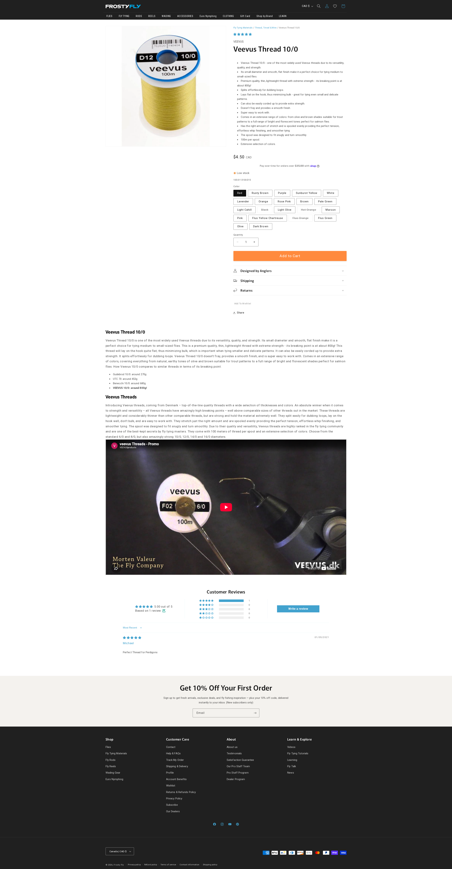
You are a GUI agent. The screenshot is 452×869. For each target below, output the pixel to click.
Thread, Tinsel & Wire (265, 28)
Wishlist (170, 785)
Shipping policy (210, 864)
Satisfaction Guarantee (240, 760)
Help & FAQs (173, 753)
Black (266, 210)
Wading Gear (113, 772)
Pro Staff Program (238, 772)
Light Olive (285, 209)
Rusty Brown (260, 193)
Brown (304, 201)
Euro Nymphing (114, 779)
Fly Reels (111, 766)
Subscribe (172, 805)
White (330, 193)
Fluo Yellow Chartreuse (267, 218)
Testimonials (234, 753)
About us (232, 747)
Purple (282, 193)
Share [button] (240, 312)
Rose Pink (284, 201)
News (290, 772)
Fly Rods (111, 760)
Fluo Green (325, 218)
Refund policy (150, 864)
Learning (292, 760)
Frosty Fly (119, 865)
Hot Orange (310, 210)
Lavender (243, 201)
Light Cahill (244, 209)
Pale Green (325, 201)
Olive (240, 226)
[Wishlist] (335, 6)
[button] (319, 6)
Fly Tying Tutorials (297, 753)
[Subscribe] (255, 713)
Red (239, 193)
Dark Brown (260, 226)
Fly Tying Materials (243, 28)
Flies (108, 747)
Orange (263, 201)
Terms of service (168, 864)
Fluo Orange (303, 218)
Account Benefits (176, 779)
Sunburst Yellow (306, 193)
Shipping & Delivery (177, 766)
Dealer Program (236, 779)
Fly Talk (291, 766)
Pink (240, 218)
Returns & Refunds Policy (181, 792)
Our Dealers (173, 811)
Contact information (189, 864)
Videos (291, 747)
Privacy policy (134, 864)
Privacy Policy (174, 798)
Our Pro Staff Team (238, 766)
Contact (171, 747)
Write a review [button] (298, 608)
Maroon (331, 209)
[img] (132, 637)
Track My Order (175, 760)
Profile (170, 772)
